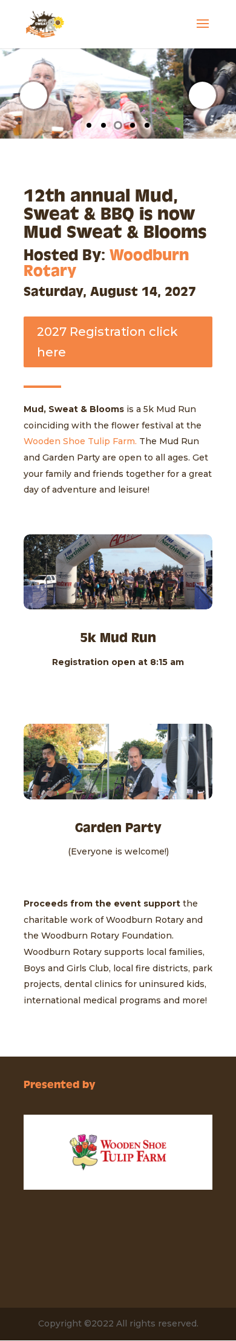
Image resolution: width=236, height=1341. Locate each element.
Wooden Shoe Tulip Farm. (80, 441)
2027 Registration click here (107, 341)
